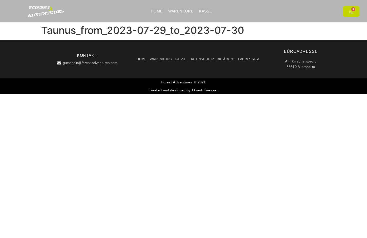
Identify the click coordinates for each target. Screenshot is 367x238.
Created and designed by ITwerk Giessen (183, 90)
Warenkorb (181, 11)
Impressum (248, 59)
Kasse (205, 11)
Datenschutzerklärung (212, 59)
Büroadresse (301, 51)
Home (157, 11)
